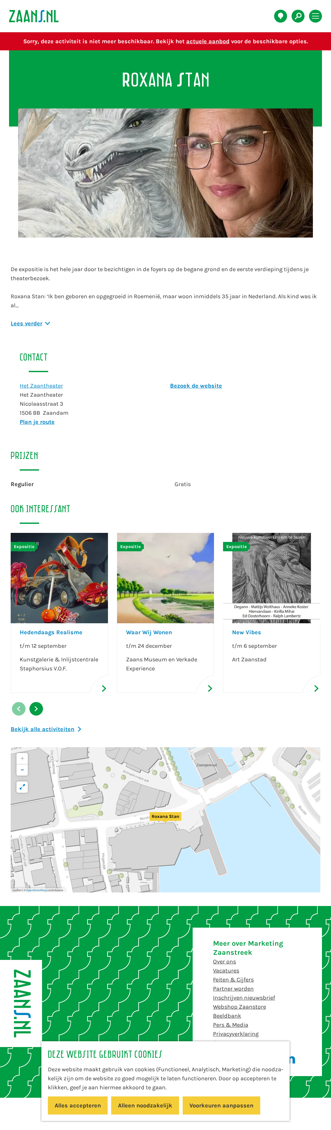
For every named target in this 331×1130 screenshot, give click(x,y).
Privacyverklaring (236, 1033)
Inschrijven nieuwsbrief (244, 997)
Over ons (224, 961)
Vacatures (226, 970)
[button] (165, 820)
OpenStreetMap (36, 890)
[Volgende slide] (36, 709)
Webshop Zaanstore (239, 1006)
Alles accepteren (78, 1105)
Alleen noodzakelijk (145, 1105)
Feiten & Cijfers (233, 979)
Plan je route (37, 421)
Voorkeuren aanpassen (221, 1105)
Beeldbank (227, 1015)
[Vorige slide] (19, 709)
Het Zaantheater (41, 385)
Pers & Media (230, 1024)
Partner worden (233, 988)
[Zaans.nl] (21, 1003)
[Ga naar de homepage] (37, 16)
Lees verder (26, 323)
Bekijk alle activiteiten (42, 729)
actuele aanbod (208, 41)
